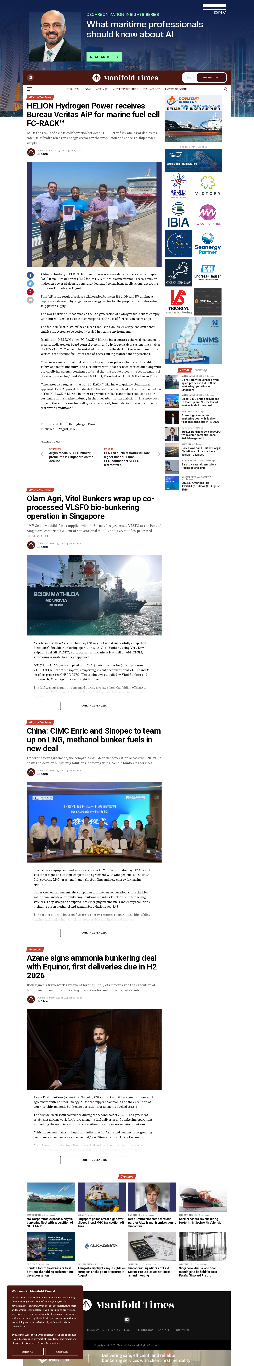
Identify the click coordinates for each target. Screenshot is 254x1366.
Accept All (62, 1351)
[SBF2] (193, 140)
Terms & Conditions (49, 1343)
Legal (87, 89)
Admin (44, 153)
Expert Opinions (176, 89)
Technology (151, 89)
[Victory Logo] (207, 198)
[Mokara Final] (178, 256)
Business (73, 89)
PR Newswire (95, 1329)
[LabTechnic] (193, 363)
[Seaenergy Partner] (207, 256)
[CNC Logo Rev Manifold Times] (207, 314)
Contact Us (182, 1329)
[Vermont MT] (178, 314)
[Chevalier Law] (178, 285)
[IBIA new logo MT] (178, 227)
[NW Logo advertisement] (207, 227)
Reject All (27, 1351)
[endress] (207, 285)
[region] (45, 1322)
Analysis (102, 89)
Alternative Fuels (125, 89)
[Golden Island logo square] (178, 198)
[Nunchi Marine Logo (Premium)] (193, 170)
